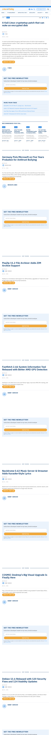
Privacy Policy (7, 92)
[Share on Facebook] (42, 17)
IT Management (11, 12)
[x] (34, 9)
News (3, 12)
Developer (32, 12)
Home (3, 17)
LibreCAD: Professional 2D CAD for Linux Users (15, 114)
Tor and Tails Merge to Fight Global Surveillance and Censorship (43, 131)
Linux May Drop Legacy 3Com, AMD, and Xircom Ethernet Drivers (19, 111)
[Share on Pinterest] (46, 17)
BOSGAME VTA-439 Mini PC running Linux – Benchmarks (17, 105)
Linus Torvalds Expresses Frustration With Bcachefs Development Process (19, 131)
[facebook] (29, 9)
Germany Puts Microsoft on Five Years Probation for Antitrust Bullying (7, 131)
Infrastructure (22, 12)
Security (40, 12)
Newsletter (42, 9)
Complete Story (7, 62)
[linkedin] (32, 9)
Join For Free (25, 88)
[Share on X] (44, 17)
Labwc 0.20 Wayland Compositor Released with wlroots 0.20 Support (20, 108)
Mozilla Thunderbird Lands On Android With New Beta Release (31, 131)
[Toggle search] (48, 9)
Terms (46, 91)
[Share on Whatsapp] (48, 17)
